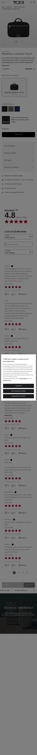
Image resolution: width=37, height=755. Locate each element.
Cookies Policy (7, 380)
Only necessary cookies (18, 391)
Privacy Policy (23, 378)
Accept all (18, 385)
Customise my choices (18, 396)
